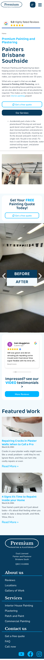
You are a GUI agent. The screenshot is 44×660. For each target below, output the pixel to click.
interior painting (18, 96)
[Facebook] (30, 654)
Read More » (10, 466)
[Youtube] (21, 654)
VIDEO (11, 382)
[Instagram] (39, 654)
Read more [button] (11, 364)
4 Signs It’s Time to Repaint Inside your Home (19, 498)
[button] (4, 276)
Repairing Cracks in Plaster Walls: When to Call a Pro (19, 442)
